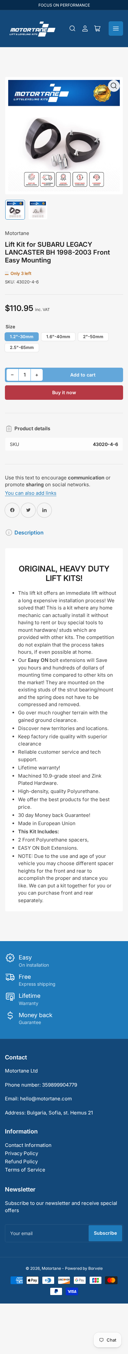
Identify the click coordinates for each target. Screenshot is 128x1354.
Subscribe (105, 1233)
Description (29, 532)
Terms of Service (25, 1170)
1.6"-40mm (58, 336)
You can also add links (30, 493)
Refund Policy (21, 1161)
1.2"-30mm (21, 336)
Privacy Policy (21, 1153)
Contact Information (28, 1145)
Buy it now (64, 392)
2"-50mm (93, 336)
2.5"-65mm (22, 347)
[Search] (72, 28)
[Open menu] (116, 28)
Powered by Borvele (84, 1268)
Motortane (17, 233)
